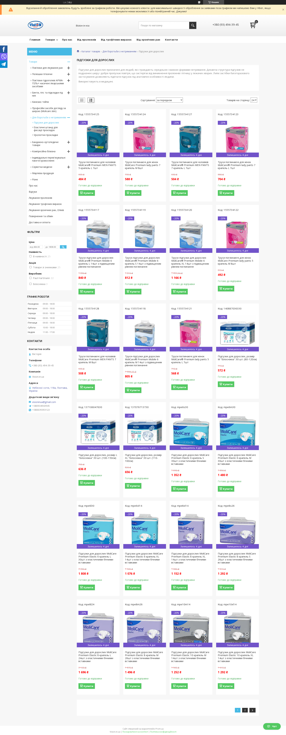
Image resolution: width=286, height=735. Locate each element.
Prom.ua (160, 728)
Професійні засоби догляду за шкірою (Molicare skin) (49, 110)
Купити (88, 193)
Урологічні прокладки (46, 135)
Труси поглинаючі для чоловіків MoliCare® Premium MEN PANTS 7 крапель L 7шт (190, 165)
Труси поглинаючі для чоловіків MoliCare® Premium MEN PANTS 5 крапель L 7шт (97, 165)
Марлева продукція (43, 173)
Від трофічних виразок (116, 39)
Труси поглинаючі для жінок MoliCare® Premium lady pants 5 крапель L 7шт (190, 359)
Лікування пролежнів (40, 197)
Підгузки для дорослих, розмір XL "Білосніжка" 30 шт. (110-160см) (143, 457)
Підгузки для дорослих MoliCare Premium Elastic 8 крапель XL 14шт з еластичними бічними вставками (190, 558)
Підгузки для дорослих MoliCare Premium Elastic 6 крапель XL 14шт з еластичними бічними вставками (144, 558)
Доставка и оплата (39, 222)
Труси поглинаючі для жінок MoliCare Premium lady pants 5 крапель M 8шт (235, 260)
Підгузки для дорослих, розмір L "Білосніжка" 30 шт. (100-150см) (97, 456)
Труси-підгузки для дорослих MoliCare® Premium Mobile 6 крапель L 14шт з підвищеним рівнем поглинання (96, 262)
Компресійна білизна (43, 151)
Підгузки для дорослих (46, 122)
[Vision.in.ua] (35, 25)
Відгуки (33, 191)
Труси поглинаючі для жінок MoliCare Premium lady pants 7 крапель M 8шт (142, 165)
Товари (50, 39)
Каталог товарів (90, 51)
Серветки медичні (42, 166)
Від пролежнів (86, 39)
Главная (35, 39)
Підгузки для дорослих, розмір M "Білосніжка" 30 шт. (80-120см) (237, 358)
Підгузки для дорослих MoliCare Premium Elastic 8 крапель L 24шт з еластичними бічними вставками (97, 657)
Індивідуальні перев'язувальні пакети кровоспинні (48, 159)
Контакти (171, 39)
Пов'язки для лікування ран (47, 67)
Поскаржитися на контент (135, 731)
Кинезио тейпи (40, 101)
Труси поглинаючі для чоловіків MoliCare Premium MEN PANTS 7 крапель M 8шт (97, 359)
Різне (35, 179)
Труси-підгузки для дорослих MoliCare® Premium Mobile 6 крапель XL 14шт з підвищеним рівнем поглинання (190, 262)
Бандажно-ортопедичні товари (45, 143)
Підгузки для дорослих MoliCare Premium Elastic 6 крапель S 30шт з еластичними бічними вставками (190, 459)
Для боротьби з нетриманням (119, 51)
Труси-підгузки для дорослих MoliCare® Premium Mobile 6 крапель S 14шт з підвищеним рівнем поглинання (143, 262)
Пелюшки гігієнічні (42, 74)
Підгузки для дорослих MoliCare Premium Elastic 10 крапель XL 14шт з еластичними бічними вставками (237, 657)
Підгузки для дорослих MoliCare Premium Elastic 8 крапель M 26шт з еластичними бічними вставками (144, 657)
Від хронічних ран (148, 39)
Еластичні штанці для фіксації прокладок (46, 129)
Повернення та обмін (41, 216)
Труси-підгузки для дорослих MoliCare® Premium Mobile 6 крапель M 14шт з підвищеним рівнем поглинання (143, 361)
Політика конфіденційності (163, 731)
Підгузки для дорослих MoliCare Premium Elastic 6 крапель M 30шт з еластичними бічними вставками (237, 459)
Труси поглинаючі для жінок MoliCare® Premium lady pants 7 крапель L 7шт (236, 165)
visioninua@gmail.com (44, 402)
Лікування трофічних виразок (45, 204)
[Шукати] (192, 25)
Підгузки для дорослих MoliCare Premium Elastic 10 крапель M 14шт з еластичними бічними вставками (190, 657)
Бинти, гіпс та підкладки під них (47, 94)
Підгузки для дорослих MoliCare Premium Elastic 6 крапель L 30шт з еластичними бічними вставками (97, 558)
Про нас (67, 39)
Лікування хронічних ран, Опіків (46, 210)
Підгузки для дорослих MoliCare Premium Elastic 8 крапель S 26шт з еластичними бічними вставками (237, 558)
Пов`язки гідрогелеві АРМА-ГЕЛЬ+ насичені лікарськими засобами (48, 83)
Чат (274, 726)
